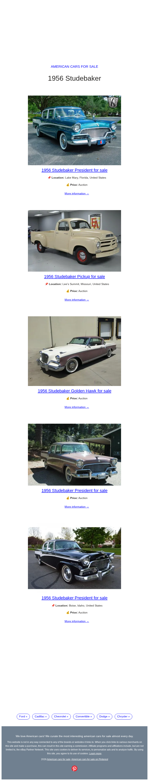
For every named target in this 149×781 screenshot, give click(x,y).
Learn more (95, 753)
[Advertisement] (74, 29)
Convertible (83, 716)
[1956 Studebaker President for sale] (74, 164)
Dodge (103, 716)
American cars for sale (74, 66)
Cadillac (39, 716)
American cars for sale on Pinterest (89, 759)
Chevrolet (60, 716)
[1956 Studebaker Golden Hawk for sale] (74, 385)
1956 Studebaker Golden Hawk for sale (74, 390)
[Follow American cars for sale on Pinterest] (74, 770)
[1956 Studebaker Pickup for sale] (74, 270)
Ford (22, 716)
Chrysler (122, 716)
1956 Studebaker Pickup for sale (74, 276)
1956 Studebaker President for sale (74, 170)
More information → (77, 193)
